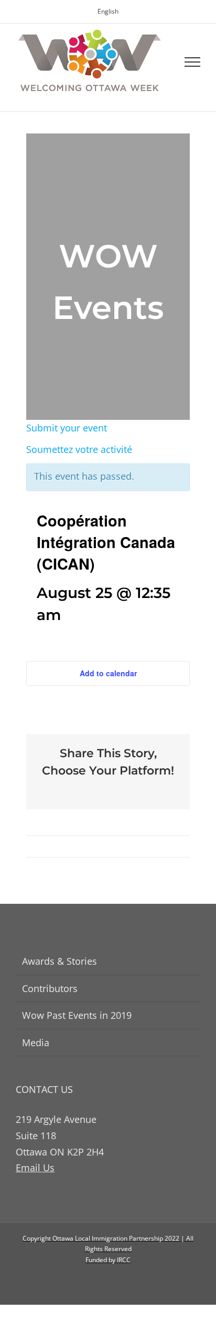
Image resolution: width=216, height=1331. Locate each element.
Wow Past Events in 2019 (77, 1015)
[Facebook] (83, 789)
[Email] (133, 789)
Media (35, 1042)
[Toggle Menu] (192, 62)
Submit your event (66, 427)
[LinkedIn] (116, 789)
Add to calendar (108, 673)
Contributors (50, 988)
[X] (99, 789)
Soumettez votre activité (79, 449)
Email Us (35, 1167)
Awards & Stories (59, 961)
